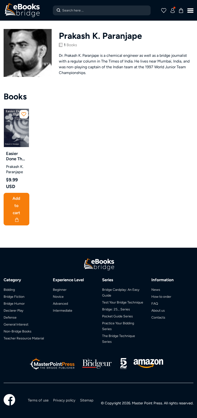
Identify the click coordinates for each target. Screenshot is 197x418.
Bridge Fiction (14, 296)
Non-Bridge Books (17, 331)
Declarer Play (13, 310)
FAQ (154, 303)
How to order (161, 296)
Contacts (158, 317)
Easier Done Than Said (16, 156)
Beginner (60, 290)
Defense (10, 317)
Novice (58, 296)
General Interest (16, 324)
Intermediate (62, 310)
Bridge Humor (14, 303)
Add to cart (16, 205)
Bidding (9, 290)
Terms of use (38, 400)
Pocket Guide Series (117, 316)
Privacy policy (64, 400)
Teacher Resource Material (24, 338)
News (155, 290)
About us (158, 310)
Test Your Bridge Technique (122, 302)
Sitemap (86, 400)
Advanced (60, 303)
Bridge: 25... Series (116, 309)
